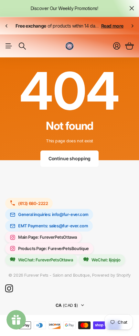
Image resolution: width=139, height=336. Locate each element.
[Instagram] (9, 289)
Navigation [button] (8, 46)
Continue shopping (69, 158)
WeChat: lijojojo (106, 259)
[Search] (22, 46)
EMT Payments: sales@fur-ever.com (53, 225)
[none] (6, 26)
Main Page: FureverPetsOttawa (47, 237)
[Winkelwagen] (129, 46)
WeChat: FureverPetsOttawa (45, 259)
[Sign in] (116, 46)
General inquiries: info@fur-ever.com (53, 214)
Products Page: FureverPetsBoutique (53, 248)
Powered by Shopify (111, 275)
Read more (112, 26)
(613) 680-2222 (33, 203)
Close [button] (131, 8)
